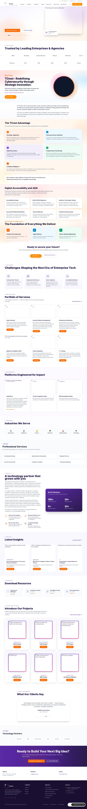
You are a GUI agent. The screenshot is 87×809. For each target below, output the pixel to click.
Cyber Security (48, 787)
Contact (26, 793)
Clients (42, 4)
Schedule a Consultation (36, 761)
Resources (48, 4)
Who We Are (63, 4)
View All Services (77, 301)
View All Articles (77, 540)
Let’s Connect (10, 96)
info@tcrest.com (34, 774)
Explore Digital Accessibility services (15, 221)
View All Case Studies (76, 614)
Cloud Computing (48, 795)
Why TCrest (56, 4)
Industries (36, 4)
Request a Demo (77, 4)
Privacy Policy (45, 804)
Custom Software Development (51, 789)
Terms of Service (53, 804)
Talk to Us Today (28, 30)
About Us (27, 787)
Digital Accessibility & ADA (50, 793)
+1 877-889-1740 (53, 761)
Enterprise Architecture (50, 791)
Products (29, 4)
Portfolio (26, 789)
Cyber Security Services (49, 254)
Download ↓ (12, 594)
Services (22, 4)
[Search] (70, 4)
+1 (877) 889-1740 (63, 774)
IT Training (47, 797)
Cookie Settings (61, 804)
